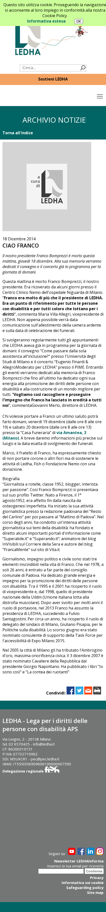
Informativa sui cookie (83, 882)
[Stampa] (97, 693)
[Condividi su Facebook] (70, 693)
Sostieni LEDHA (53, 79)
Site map (95, 892)
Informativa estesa (46, 21)
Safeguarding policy (85, 887)
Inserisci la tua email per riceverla (75, 865)
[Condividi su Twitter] (79, 693)
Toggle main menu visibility (100, 96)
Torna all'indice (17, 133)
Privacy (97, 877)
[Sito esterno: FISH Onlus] (52, 771)
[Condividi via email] (88, 693)
